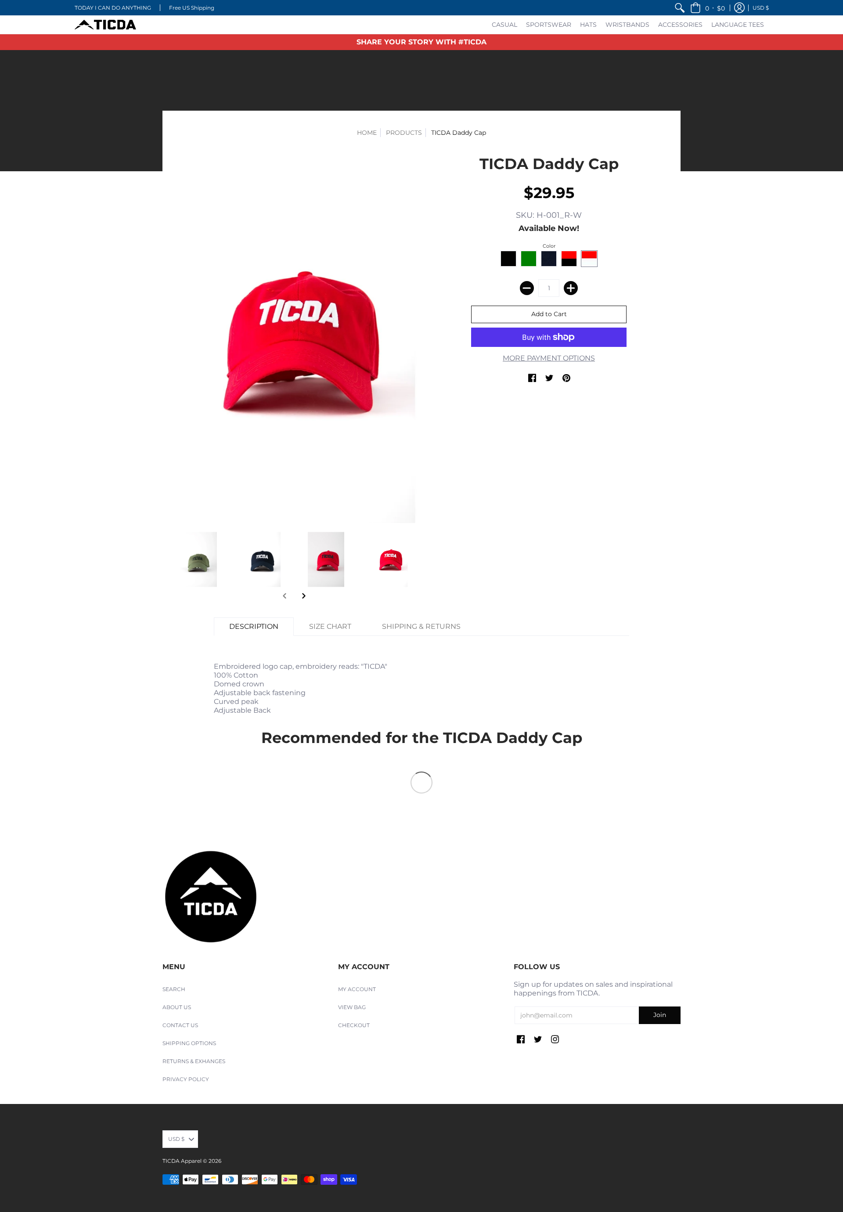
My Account (357, 989)
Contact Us (180, 1025)
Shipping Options (189, 1043)
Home (367, 133)
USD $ (761, 7)
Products (404, 133)
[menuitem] (680, 7)
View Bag (352, 1007)
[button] (708, 7)
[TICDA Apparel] (105, 24)
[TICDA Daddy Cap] (294, 339)
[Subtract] (527, 288)
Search (173, 989)
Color (549, 246)
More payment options (549, 358)
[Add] (571, 288)
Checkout (354, 1025)
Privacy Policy (185, 1079)
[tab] (254, 626)
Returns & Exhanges (193, 1061)
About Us (176, 1007)
